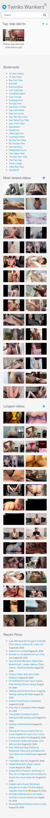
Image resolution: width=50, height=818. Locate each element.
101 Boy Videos (16, 73)
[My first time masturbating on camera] (36, 363)
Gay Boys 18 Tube (17, 106)
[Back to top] (45, 812)
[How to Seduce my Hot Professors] (36, 505)
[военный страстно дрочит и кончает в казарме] (13, 392)
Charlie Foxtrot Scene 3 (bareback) (25, 700)
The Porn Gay (15, 160)
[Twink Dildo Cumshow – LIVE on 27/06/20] (13, 320)
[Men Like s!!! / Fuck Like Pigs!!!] (13, 476)
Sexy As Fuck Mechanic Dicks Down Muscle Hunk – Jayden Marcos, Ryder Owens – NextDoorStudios (26, 664)
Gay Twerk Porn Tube (19, 120)
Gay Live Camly (16, 113)
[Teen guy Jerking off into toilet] (13, 349)
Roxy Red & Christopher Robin (23, 707)
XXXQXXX (14, 170)
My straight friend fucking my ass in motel (27, 804)
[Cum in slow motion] (36, 378)
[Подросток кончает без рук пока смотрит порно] (13, 204)
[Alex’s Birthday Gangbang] (36, 606)
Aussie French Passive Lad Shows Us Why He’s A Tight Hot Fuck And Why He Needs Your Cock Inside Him (27, 774)
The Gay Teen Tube (18, 156)
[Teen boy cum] (13, 334)
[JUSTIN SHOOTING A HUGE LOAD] (13, 276)
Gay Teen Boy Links (18, 116)
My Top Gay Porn (17, 143)
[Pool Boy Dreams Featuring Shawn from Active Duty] (36, 577)
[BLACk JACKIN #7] (36, 519)
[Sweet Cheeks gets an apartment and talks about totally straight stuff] (36, 446)
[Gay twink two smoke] (36, 247)
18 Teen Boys (15, 76)
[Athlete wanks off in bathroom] (36, 334)
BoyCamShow (15, 86)
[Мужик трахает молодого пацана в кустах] (13, 189)
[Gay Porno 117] (13, 562)
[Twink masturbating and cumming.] (13, 305)
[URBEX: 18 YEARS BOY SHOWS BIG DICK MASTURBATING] (13, 291)
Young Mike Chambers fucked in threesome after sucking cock (24, 716)
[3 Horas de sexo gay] (36, 432)
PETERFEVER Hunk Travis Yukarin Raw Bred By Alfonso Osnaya (25, 682)
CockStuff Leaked (17, 93)
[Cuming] (36, 233)
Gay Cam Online (16, 110)
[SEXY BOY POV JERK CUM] (36, 189)
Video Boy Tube (16, 166)
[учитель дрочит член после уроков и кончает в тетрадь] (13, 233)
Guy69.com (14, 130)
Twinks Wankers (25, 6)
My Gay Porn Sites (17, 140)
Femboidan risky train (19, 760)
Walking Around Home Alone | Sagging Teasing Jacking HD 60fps (27, 692)
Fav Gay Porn (15, 103)
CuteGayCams (16, 100)
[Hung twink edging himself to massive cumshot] (36, 349)
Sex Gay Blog (15, 146)
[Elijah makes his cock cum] (13, 262)
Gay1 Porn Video (17, 123)
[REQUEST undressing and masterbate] (36, 305)
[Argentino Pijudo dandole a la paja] (36, 320)
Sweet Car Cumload (18, 651)
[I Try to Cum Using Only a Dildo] (13, 548)
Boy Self (13, 83)
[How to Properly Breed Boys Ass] (13, 606)
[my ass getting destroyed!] (36, 620)
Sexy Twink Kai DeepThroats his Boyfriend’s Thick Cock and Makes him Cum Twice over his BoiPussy (27, 751)
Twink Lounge (15, 163)
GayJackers (14, 126)
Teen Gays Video (17, 153)
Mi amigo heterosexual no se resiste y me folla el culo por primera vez (26, 795)
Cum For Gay (15, 96)
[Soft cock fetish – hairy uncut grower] (13, 378)
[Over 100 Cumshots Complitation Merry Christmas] (36, 562)
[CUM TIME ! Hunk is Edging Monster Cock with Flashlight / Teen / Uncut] (36, 291)
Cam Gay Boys (16, 90)
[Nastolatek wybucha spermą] (36, 204)
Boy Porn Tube (16, 80)
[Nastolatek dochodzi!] (36, 392)
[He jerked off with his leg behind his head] (13, 363)
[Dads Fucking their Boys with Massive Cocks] (13, 505)
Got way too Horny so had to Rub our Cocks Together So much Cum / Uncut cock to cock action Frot (26, 734)
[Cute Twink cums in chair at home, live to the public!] (13, 218)
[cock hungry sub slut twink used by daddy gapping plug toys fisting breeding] (13, 417)
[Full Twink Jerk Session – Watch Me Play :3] (36, 276)
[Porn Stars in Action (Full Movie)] (36, 548)
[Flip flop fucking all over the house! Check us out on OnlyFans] (36, 476)
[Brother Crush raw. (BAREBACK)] (13, 620)
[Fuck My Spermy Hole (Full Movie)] (36, 461)
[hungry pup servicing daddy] (13, 490)
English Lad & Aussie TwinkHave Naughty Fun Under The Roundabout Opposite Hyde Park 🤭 (26, 787)
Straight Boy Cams (17, 150)
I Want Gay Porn (16, 133)
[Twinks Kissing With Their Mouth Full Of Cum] (36, 262)
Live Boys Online (17, 136)
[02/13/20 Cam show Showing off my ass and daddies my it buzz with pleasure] (13, 432)
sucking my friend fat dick (20, 724)
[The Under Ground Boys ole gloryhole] (36, 490)
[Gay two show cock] (36, 591)
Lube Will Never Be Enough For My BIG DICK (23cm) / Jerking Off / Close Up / (27, 642)
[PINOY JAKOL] (36, 218)
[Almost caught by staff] (13, 247)
